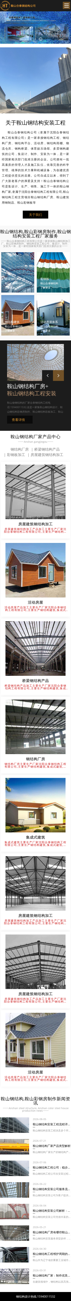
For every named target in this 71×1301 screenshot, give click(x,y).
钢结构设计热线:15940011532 (35, 1296)
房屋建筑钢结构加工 (47, 454)
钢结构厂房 (20, 449)
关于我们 (35, 214)
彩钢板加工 (16, 454)
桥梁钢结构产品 (47, 449)
